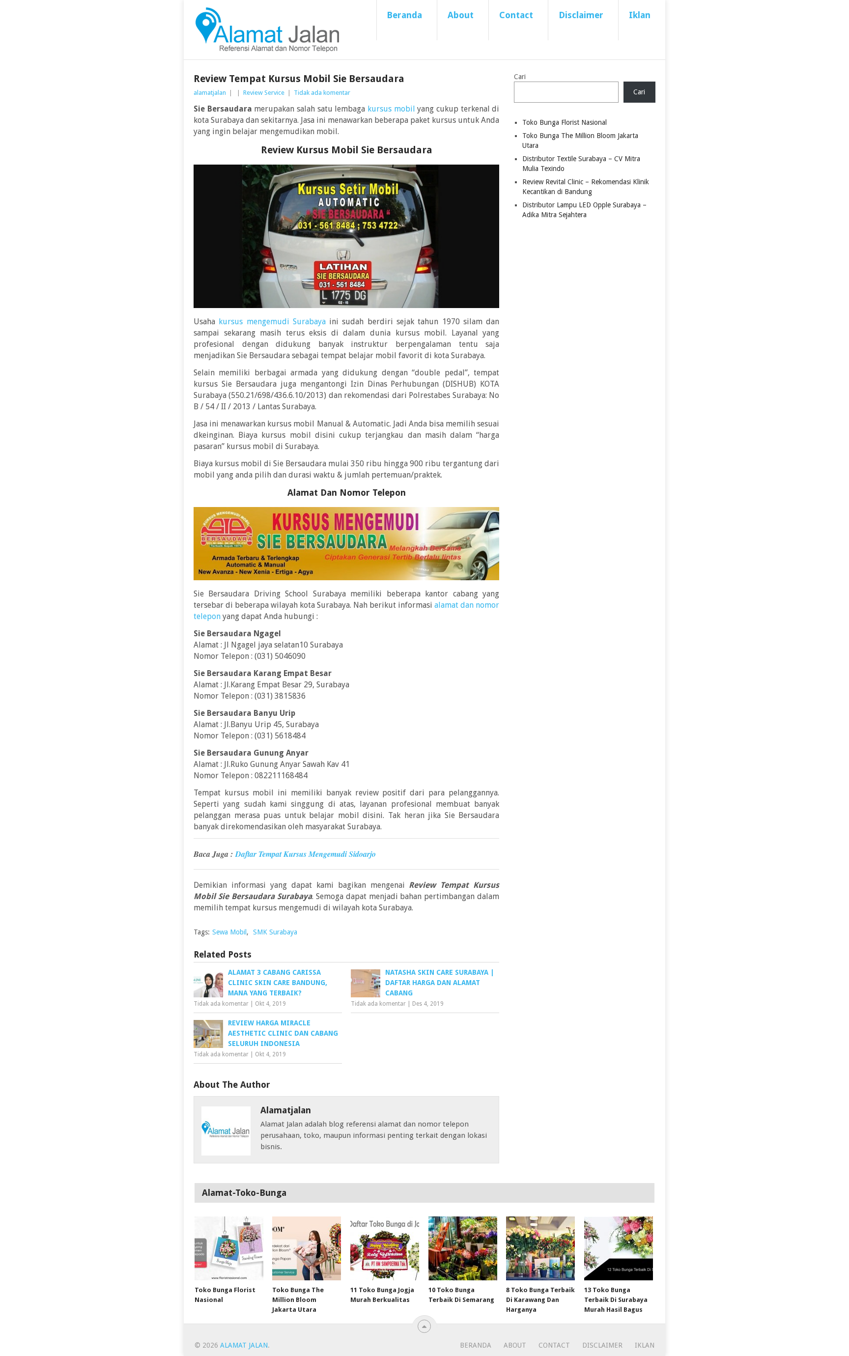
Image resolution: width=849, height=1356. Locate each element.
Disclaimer (581, 15)
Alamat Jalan (244, 1345)
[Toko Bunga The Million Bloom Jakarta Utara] (306, 1248)
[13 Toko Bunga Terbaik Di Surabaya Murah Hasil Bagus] (618, 1248)
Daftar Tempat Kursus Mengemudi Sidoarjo (305, 853)
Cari (520, 77)
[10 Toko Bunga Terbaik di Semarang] (462, 1248)
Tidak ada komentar (322, 92)
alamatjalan (210, 92)
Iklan (640, 15)
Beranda (404, 15)
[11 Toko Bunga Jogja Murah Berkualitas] (384, 1248)
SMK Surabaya (275, 932)
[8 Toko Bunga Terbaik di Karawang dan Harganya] (540, 1248)
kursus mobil (391, 108)
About (461, 15)
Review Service (263, 92)
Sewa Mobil (229, 932)
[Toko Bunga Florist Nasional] (229, 1248)
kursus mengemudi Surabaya (272, 321)
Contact (516, 15)
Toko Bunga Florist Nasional (564, 122)
